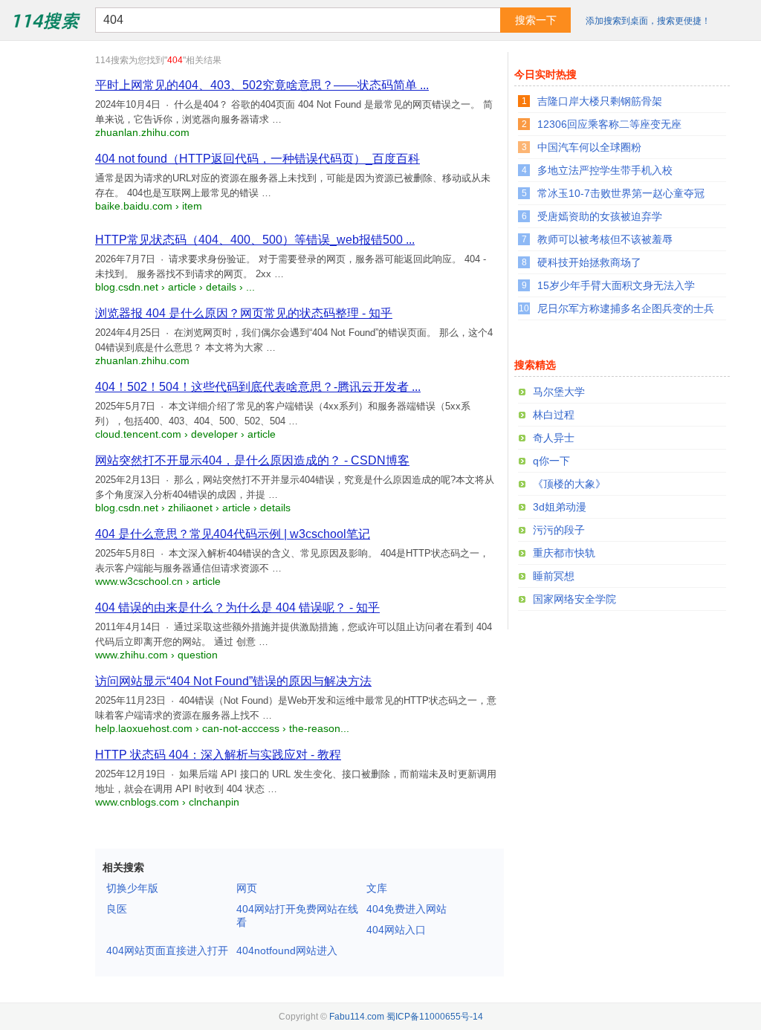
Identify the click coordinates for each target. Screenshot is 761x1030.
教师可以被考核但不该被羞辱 (605, 239)
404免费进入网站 (406, 909)
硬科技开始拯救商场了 (589, 262)
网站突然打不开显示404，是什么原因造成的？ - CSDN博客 (252, 460)
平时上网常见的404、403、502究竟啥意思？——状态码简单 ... (262, 85)
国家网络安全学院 (574, 599)
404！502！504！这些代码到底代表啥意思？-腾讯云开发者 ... (258, 386)
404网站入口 (396, 930)
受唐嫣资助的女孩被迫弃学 (599, 216)
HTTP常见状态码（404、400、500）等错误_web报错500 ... (255, 239)
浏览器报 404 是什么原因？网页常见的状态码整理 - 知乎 (243, 313)
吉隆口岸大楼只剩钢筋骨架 (599, 101)
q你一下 (551, 461)
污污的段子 (559, 530)
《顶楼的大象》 (569, 484)
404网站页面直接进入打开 (167, 950)
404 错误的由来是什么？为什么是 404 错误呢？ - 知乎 (237, 607)
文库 (376, 888)
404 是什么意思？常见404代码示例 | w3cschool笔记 (232, 534)
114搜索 (44, 19)
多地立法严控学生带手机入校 (605, 170)
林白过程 (553, 415)
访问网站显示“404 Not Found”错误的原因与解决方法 (233, 681)
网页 (246, 888)
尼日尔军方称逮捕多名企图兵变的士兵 (625, 308)
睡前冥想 (553, 576)
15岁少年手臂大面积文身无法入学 (616, 285)
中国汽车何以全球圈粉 (589, 147)
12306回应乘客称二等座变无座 (609, 124)
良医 (116, 909)
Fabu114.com (356, 1016)
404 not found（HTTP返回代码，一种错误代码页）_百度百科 (257, 158)
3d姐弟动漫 (559, 507)
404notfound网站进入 (286, 950)
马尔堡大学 (559, 392)
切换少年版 (132, 888)
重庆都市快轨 (564, 553)
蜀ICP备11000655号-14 (434, 1016)
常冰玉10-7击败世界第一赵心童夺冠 (621, 193)
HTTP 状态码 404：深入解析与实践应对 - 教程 (218, 754)
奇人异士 (553, 438)
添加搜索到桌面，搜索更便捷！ (648, 21)
